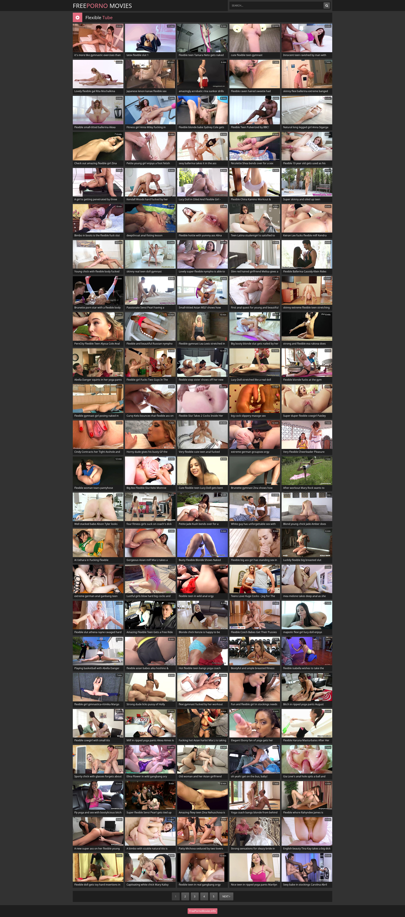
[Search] (327, 5)
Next (225, 896)
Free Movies (102, 5)
